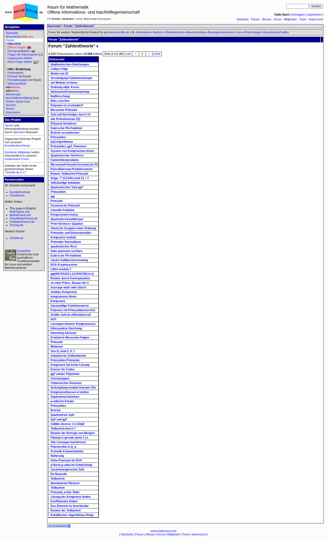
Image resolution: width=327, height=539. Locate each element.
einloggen (298, 14)
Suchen (11, 105)
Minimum (57, 346)
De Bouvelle (59, 474)
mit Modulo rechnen (64, 82)
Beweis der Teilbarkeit (66, 510)
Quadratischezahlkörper (67, 219)
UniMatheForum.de (22, 222)
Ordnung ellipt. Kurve (65, 87)
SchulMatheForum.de (24, 218)
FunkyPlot (23, 251)
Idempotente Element (65, 483)
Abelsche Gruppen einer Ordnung (73, 228)
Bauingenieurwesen (221, 32)
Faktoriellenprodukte (65, 160)
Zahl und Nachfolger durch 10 (70, 114)
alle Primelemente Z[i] (65, 119)
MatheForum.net (20, 215)
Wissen (266, 19)
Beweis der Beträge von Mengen (73, 433)
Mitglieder (290, 19)
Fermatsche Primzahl (65, 205)
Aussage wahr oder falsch (68, 287)
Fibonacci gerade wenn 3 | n (69, 437)
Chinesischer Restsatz (66, 383)
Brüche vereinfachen (65, 132)
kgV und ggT (59, 419)
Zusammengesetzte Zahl (67, 469)
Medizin (158, 32)
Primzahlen (58, 137)
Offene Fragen (16, 47)
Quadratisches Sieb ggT (67, 187)
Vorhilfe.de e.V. (15, 172)
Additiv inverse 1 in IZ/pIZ (68, 424)
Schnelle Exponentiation (67, 451)
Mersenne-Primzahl (64, 110)
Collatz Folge (59, 69)
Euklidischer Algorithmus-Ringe (72, 515)
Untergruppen (60, 378)
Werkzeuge (13, 94)
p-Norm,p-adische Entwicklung (71, 465)
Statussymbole (17, 83)
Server (9, 125)
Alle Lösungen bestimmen (68, 442)
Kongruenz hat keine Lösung (70, 365)
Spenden (19, 132)
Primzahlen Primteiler (65, 360)
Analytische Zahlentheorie (68, 355)
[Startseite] (24, 21)
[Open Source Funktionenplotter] (10, 255)
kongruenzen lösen (63, 296)
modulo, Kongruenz (64, 292)
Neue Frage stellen (19, 61)
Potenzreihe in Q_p (63, 446)
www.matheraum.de (163, 531)
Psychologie (253, 32)
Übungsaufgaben (18, 51)
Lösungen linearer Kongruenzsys (73, 324)
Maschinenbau (196, 32)
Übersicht (14, 44)
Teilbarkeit (58, 478)
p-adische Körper (62, 401)
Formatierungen (17, 80)
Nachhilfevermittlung (19, 98)
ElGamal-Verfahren (63, 123)
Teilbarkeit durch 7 (63, 428)
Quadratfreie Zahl (62, 415)
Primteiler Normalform (66, 242)
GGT (53, 319)
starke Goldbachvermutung (69, 260)
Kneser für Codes (63, 369)
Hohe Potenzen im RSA (66, 460)
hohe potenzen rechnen (66, 251)
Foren (25, 159)
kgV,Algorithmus (62, 141)
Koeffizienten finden (64, 501)
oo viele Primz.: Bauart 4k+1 (70, 283)
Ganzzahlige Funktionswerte (70, 305)
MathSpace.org (19, 211)
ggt (53, 196)
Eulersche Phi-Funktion (66, 128)
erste (128, 54)
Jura (239, 32)
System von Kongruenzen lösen (72, 151)
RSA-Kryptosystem (64, 264)
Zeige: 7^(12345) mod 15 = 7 (70, 178)
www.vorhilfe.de (119, 32)
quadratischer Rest (64, 246)
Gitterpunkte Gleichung (66, 328)
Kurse (278, 19)
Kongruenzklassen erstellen (70, 392)
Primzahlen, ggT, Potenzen (68, 146)
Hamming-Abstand (63, 333)
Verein (10, 108)
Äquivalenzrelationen (65, 396)
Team (302, 19)
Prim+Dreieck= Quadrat (67, 223)
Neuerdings (13, 36)
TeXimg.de (16, 225)
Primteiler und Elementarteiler (71, 233)
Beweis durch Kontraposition (70, 278)
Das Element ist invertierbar (70, 506)
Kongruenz (58, 301)
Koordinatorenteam (17, 145)
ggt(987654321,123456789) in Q (72, 273)
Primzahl (56, 201)
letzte (156, 54)
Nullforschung (60, 96)
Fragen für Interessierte (22, 54)
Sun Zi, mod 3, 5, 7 (63, 351)
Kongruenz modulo (63, 237)
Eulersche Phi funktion (66, 255)
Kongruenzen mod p (64, 214)
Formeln (12, 76)
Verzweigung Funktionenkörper (72, 78)
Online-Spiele (15, 101)
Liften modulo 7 (61, 269)
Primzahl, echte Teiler (65, 492)
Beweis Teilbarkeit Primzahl (69, 173)
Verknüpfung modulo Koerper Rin (73, 387)
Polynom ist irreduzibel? (67, 105)
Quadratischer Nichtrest (67, 155)
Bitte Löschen (60, 101)
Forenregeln (15, 73)
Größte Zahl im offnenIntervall (71, 314)
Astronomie (142, 32)
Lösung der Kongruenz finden (70, 497)
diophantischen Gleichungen (70, 64)
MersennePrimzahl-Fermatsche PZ (74, 164)
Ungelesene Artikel (19, 58)
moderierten (13, 159)
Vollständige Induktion (65, 182)
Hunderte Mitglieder (18, 152)
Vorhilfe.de (16, 238)
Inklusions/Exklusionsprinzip (70, 91)
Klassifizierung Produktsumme (72, 169)
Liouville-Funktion (62, 210)
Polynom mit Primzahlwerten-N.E (73, 310)
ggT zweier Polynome (65, 374)
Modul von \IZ (59, 73)
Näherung (57, 456)
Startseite (243, 19)
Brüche (56, 410)
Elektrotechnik (174, 32)
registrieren (314, 14)
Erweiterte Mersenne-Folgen (70, 337)
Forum (255, 19)
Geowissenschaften (276, 32)
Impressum (316, 19)
